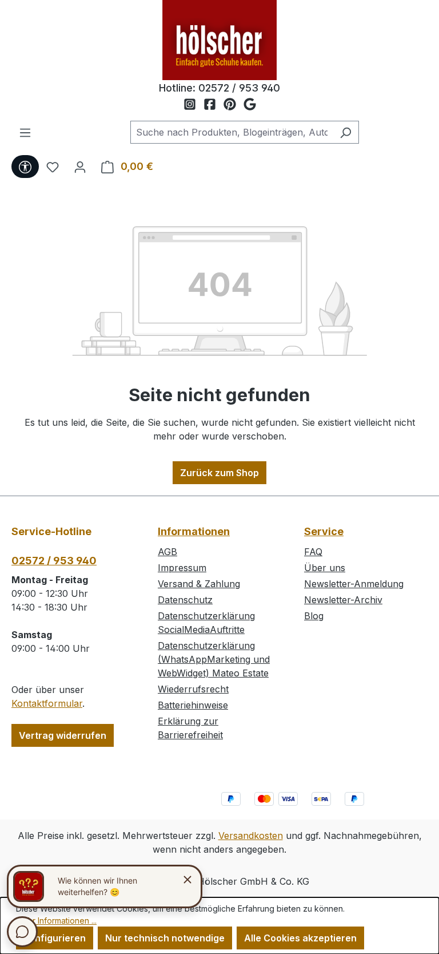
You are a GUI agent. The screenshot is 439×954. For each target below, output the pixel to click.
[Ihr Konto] (80, 166)
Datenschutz (185, 599)
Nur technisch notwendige (165, 938)
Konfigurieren (54, 938)
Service (324, 531)
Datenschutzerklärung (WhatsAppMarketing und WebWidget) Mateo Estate (214, 659)
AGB (167, 551)
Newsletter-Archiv (343, 599)
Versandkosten (250, 835)
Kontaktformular (46, 703)
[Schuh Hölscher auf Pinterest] (234, 104)
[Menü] (25, 132)
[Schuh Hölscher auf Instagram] (193, 104)
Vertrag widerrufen (62, 735)
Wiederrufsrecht (193, 689)
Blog (314, 616)
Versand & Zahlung (199, 583)
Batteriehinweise (193, 705)
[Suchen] (345, 132)
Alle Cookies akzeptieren (300, 938)
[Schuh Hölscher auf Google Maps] (250, 104)
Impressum (182, 567)
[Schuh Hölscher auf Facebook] (213, 104)
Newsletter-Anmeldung (354, 583)
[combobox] (231, 132)
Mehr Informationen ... (56, 920)
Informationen (194, 531)
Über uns (324, 567)
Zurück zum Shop (219, 472)
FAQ (313, 551)
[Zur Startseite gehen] (219, 40)
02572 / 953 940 (239, 88)
